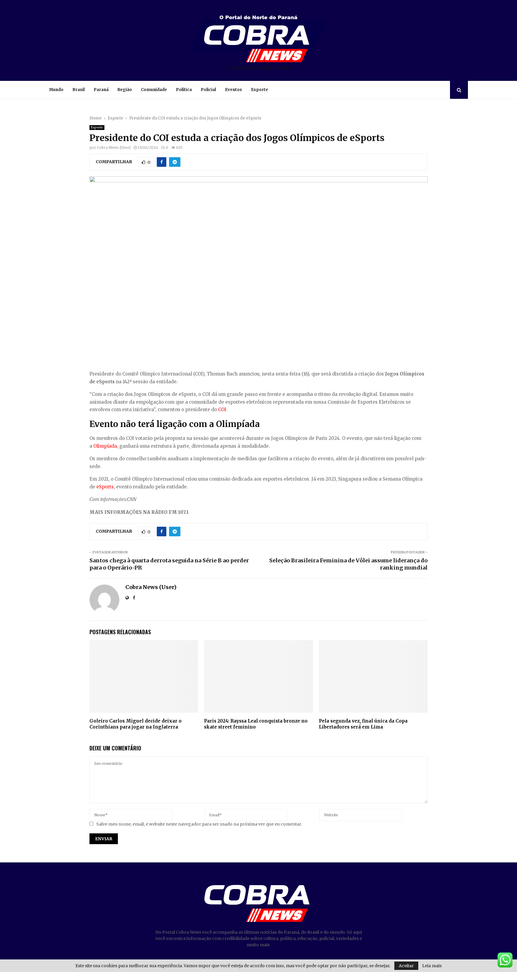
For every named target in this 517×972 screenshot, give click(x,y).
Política (184, 89)
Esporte (259, 89)
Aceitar (406, 965)
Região (125, 89)
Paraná (101, 89)
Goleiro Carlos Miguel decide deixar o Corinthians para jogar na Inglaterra (135, 724)
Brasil (78, 89)
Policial (208, 89)
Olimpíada (105, 446)
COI (222, 409)
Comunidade (154, 89)
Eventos (233, 89)
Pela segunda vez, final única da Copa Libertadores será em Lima (363, 724)
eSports (105, 487)
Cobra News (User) (114, 147)
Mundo (56, 89)
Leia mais (432, 966)
